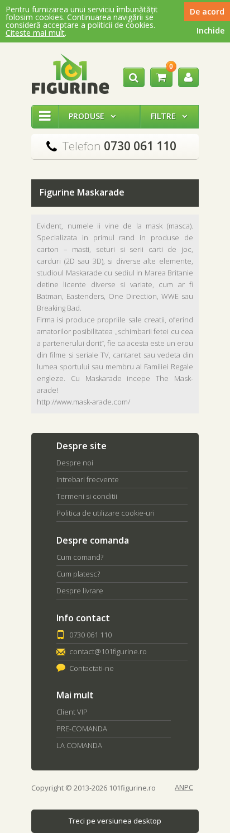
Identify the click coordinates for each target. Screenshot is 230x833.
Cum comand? (79, 557)
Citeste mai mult (35, 32)
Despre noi (74, 463)
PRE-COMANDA (81, 728)
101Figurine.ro (70, 74)
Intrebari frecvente (87, 479)
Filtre (169, 116)
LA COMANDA (79, 745)
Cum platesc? (78, 574)
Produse (92, 116)
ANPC (184, 787)
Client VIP (72, 712)
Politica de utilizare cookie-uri (105, 513)
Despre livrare (79, 591)
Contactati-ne (91, 668)
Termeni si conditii (86, 496)
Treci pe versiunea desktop (115, 821)
